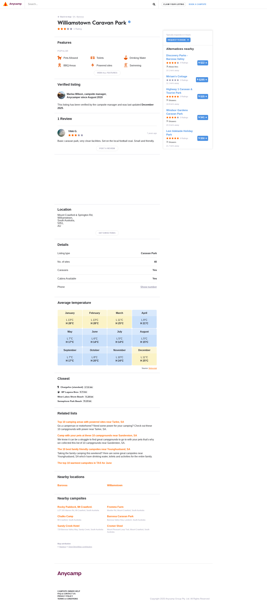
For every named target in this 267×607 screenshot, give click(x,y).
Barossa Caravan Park (120, 516)
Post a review (107, 148)
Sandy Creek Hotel (68, 526)
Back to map (65, 17)
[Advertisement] (107, 179)
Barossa (80, 17)
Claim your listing (173, 4)
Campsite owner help (68, 591)
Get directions (107, 233)
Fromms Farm (115, 507)
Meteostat (153, 368)
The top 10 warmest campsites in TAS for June (84, 463)
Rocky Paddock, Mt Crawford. (74, 507)
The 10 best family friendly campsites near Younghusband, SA (93, 449)
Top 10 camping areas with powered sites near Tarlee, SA (90, 422)
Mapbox (62, 547)
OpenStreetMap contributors (80, 547)
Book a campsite (197, 4)
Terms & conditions (67, 599)
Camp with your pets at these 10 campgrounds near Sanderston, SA (97, 435)
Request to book (177, 40)
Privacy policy (65, 596)
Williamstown (115, 485)
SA (74, 17)
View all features (107, 73)
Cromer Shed (115, 526)
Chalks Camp (65, 516)
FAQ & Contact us (66, 594)
